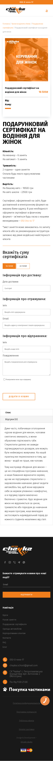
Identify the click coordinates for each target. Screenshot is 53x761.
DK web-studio (26, 742)
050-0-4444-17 (26, 2)
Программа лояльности (26, 712)
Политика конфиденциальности (26, 703)
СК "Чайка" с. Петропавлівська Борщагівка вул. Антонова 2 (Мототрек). (26, 674)
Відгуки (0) (11, 419)
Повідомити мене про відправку (18, 379)
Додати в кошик (19, 396)
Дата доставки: (11, 281)
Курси (5, 615)
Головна (6, 24)
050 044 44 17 (27, 220)
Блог (5, 647)
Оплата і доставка (26, 729)
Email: (6, 318)
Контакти (7, 638)
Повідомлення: (11, 355)
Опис (8, 412)
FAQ (4, 642)
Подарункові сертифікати (14, 624)
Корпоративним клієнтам (14, 633)
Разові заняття (9, 619)
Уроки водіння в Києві (21, 24)
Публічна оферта (26, 721)
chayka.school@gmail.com (24, 665)
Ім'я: (5, 305)
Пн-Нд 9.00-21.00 (19, 682)
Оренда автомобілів (12, 629)
